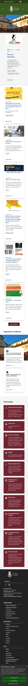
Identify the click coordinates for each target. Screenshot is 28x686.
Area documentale (10, 657)
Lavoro (7, 628)
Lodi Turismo (8, 655)
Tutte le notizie (13, 324)
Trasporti (8, 640)
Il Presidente (8, 609)
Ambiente (8, 624)
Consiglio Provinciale (10, 611)
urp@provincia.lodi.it (8, 594)
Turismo (7, 643)
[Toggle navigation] (3, 9)
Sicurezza (8, 632)
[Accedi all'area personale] (20, 1)
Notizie (11, 49)
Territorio (8, 638)
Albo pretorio (9, 615)
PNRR (7, 634)
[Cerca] (23, 9)
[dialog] (14, 675)
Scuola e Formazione (10, 630)
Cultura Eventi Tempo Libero (12, 626)
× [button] (26, 666)
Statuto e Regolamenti (11, 605)
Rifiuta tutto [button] (14, 680)
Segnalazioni (8, 653)
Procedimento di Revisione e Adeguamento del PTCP (12, 660)
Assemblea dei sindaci (10, 613)
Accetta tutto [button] (14, 677)
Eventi (7, 651)
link (1, 675)
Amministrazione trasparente (12, 618)
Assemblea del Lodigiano (11, 607)
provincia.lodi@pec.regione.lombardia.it (13, 596)
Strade (7, 636)
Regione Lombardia (8, 1)
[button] (14, 684)
